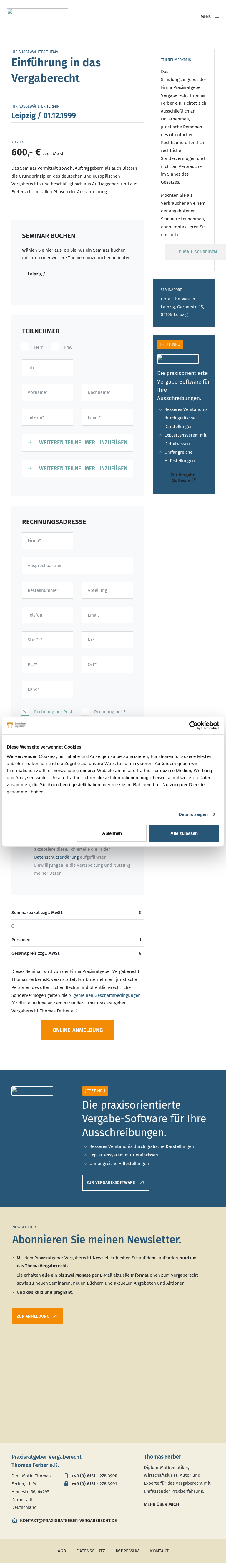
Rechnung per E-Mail (110, 715)
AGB (62, 1551)
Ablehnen (112, 832)
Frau (68, 347)
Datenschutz (91, 1551)
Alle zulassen (184, 832)
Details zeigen (193, 814)
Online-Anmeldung (78, 1030)
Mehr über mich (161, 1504)
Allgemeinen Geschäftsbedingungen (105, 995)
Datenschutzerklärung (56, 857)
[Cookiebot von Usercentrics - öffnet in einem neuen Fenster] (193, 725)
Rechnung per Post (53, 711)
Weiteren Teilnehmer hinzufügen (82, 442)
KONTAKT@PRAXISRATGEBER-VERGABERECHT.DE (68, 1520)
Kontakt (159, 1551)
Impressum (127, 1551)
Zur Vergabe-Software (184, 477)
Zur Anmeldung (33, 1316)
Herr (38, 347)
